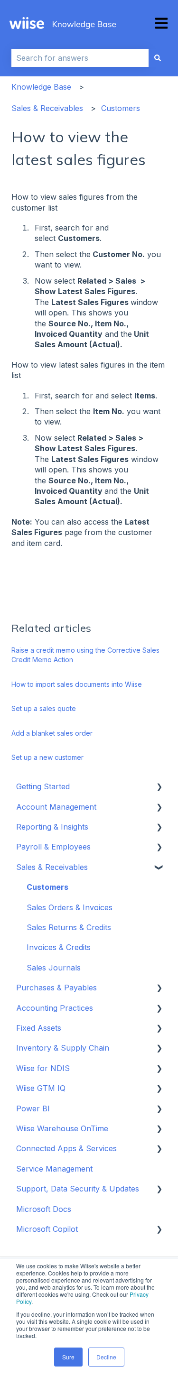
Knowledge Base (41, 87)
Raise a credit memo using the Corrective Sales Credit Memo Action (85, 655)
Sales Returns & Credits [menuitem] (69, 927)
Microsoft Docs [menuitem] (43, 1209)
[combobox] (80, 58)
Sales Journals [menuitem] (54, 967)
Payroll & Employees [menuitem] (53, 846)
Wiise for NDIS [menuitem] (43, 1068)
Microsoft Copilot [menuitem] (47, 1229)
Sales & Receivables (47, 108)
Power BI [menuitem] (33, 1108)
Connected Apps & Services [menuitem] (66, 1148)
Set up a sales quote (43, 708)
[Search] (158, 58)
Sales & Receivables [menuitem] (52, 867)
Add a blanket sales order (52, 733)
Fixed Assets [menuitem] (38, 1028)
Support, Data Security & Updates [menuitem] (77, 1188)
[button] (159, 787)
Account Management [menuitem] (56, 807)
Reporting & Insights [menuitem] (52, 826)
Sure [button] (68, 1357)
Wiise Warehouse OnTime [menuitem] (62, 1128)
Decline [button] (106, 1357)
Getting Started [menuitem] (43, 786)
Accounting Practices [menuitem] (54, 1008)
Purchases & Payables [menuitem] (56, 987)
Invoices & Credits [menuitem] (59, 947)
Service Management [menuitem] (54, 1168)
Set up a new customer (47, 757)
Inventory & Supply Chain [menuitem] (62, 1048)
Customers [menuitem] (47, 887)
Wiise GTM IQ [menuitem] (41, 1088)
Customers (120, 108)
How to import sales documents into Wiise (76, 684)
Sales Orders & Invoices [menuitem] (69, 907)
